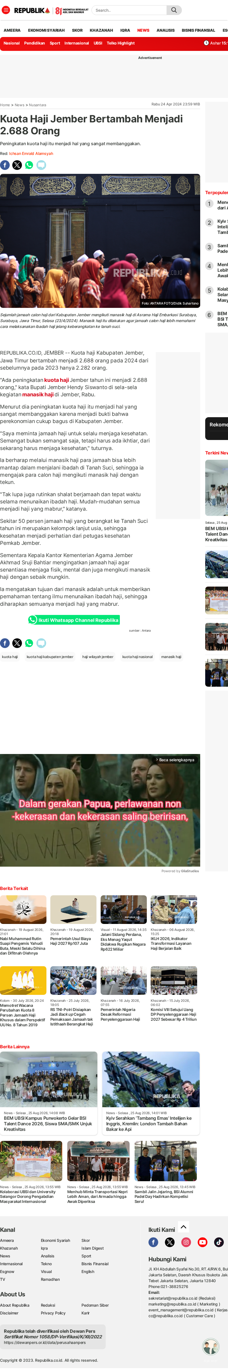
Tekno (46, 1263)
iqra (125, 30)
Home (5, 105)
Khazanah (9, 1248)
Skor (85, 1240)
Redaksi (48, 1305)
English (87, 1271)
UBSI (98, 43)
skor (77, 30)
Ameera (7, 1240)
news (143, 30)
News (19, 105)
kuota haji (56, 380)
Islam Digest (92, 1248)
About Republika (14, 1305)
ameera (12, 30)
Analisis (47, 1256)
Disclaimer (9, 1313)
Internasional (77, 43)
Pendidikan (34, 43)
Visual (46, 1271)
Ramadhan (50, 1279)
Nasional (12, 43)
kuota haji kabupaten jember (50, 656)
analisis (165, 30)
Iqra (44, 1248)
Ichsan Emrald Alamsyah (31, 153)
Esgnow (7, 1271)
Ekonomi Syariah (46, 30)
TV (2, 1279)
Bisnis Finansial (198, 30)
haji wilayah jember (97, 656)
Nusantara (37, 105)
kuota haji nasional (137, 656)
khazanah (101, 30)
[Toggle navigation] (6, 10)
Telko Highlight (121, 43)
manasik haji (37, 394)
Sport (55, 43)
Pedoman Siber (94, 1305)
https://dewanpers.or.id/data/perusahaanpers (45, 1342)
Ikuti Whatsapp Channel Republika (78, 620)
